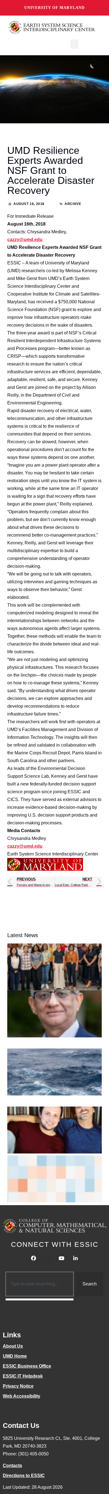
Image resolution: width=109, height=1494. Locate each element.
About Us (13, 1346)
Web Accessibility (21, 1396)
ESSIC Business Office (27, 1366)
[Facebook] (34, 1258)
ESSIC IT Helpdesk (23, 1376)
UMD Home (15, 1356)
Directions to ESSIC (24, 1475)
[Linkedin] (75, 1258)
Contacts (12, 1465)
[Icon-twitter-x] (47, 1258)
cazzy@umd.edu (24, 239)
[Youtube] (61, 1258)
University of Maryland (54, 8)
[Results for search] (40, 1299)
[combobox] (40, 1284)
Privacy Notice (18, 1386)
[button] (74, 44)
